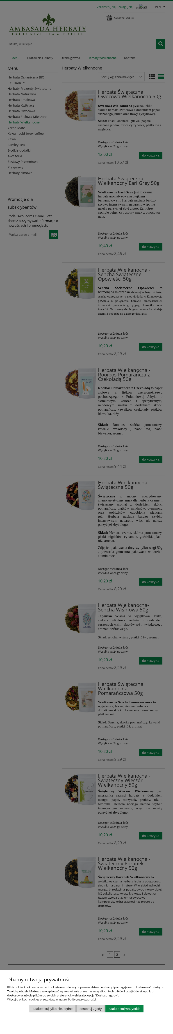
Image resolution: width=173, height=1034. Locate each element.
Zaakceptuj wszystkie (124, 1009)
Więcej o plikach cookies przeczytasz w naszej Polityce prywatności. (51, 999)
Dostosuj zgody (91, 1009)
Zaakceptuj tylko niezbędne (53, 1009)
